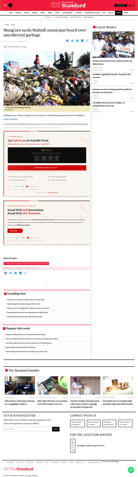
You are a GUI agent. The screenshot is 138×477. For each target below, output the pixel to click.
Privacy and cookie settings (110, 462)
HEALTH (50, 13)
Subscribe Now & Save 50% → (47, 167)
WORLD (43, 13)
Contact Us (20, 462)
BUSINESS (34, 13)
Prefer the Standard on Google (17, 47)
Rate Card (30, 462)
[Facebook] (78, 423)
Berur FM (89, 17)
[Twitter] (94, 423)
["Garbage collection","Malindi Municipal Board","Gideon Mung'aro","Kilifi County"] (26, 263)
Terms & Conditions (94, 462)
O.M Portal (54, 462)
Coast (13, 25)
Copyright (64, 462)
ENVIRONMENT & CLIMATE (92, 13)
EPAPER (118, 13)
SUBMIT (55, 429)
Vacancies (39, 462)
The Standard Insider (23, 370)
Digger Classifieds (86, 446)
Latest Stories (106, 27)
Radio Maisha (62, 17)
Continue (15, 231)
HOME (11, 13)
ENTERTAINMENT (68, 13)
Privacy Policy (80, 462)
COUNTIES (18, 13)
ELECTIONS (79, 13)
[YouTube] (126, 423)
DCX (46, 462)
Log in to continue (53, 192)
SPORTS (57, 13)
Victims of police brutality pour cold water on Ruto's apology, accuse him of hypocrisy (84, 404)
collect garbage (10, 119)
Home (7, 25)
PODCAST (110, 13)
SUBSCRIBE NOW (120, 5)
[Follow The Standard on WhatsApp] (131, 470)
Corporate (10, 462)
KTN (104, 13)
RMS (71, 462)
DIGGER (126, 13)
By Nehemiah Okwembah (12, 41)
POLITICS (26, 13)
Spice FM (76, 17)
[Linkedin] (110, 423)
